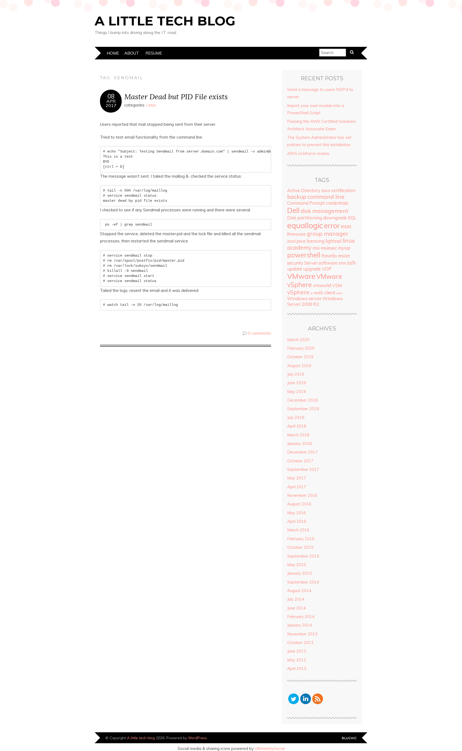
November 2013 (302, 633)
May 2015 (296, 564)
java (301, 241)
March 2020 (298, 339)
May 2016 (296, 512)
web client (324, 292)
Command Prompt (306, 203)
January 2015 (299, 573)
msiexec (329, 248)
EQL (352, 217)
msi (316, 248)
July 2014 (295, 599)
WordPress (197, 737)
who (339, 293)
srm (342, 263)
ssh (351, 262)
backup (296, 196)
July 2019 (295, 374)
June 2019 (296, 382)
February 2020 (300, 348)
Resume (153, 53)
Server (311, 263)
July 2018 (295, 417)
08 (110, 96)
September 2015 (303, 556)
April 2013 (296, 668)
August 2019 (299, 365)
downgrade (335, 217)
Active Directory (303, 190)
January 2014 (299, 625)
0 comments (259, 333)
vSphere (298, 292)
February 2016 (300, 538)
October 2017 (300, 460)
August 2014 (299, 590)
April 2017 (296, 486)
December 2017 (302, 452)
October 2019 (300, 356)
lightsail (333, 241)
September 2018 (303, 408)
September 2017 (303, 469)
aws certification (338, 190)
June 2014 (296, 608)
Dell (293, 210)
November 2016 (302, 495)
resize (344, 255)
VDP (327, 269)
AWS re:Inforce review (308, 153)
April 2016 (296, 521)
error (332, 225)
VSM (337, 285)
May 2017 (296, 478)
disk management (324, 210)
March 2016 (298, 529)
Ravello (329, 255)
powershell (303, 255)
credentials (337, 203)
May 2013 (296, 659)
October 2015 (300, 547)
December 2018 (302, 400)
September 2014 (303, 582)
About (131, 53)
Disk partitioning (304, 217)
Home (113, 53)
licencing (315, 241)
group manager (327, 233)
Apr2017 (111, 103)
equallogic (305, 225)
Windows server (304, 298)
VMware (301, 276)
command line (326, 196)
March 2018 (298, 434)
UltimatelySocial (270, 748)
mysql (344, 248)
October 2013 (300, 642)
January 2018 (299, 443)
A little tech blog (165, 21)
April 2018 (296, 426)
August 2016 (299, 503)
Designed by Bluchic (349, 738)
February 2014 (300, 616)
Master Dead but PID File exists (176, 96)
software (328, 263)
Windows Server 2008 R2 (315, 301)
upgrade (312, 269)
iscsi (291, 241)
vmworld (322, 285)
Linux (151, 105)
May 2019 (296, 391)
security (295, 263)
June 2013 (296, 651)
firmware (296, 234)
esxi (346, 226)
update (294, 269)
